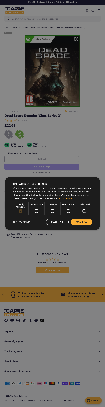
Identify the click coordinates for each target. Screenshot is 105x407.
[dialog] (52, 203)
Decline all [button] (57, 222)
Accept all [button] (81, 222)
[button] (21, 222)
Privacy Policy (65, 198)
